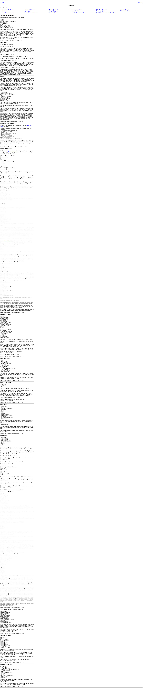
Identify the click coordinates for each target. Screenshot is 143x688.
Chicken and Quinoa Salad (124, 10)
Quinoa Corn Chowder (53, 12)
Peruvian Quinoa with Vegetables (8, 12)
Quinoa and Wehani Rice (77, 9)
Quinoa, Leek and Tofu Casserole (102, 9)
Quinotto (3, 11)
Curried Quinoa (75, 11)
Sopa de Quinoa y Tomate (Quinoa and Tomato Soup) (105, 12)
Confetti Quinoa (28, 10)
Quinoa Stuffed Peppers (53, 10)
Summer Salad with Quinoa (30, 9)
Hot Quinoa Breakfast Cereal (54, 9)
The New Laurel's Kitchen (13, 205)
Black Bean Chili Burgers (53, 11)
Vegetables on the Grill (12, 151)
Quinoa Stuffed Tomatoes (124, 9)
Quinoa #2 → (140, 2)
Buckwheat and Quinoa (100, 10)
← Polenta (2, 2)
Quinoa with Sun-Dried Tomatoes (8, 9)
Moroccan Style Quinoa (100, 11)
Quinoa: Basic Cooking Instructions (31, 12)
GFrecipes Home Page (4, 0)
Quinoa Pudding (75, 10)
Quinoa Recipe (4, 10)
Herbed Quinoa (28, 11)
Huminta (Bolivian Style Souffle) (78, 12)
